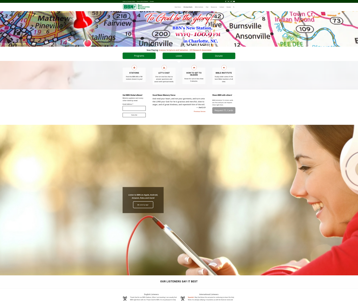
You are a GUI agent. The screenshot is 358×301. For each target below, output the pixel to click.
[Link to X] (228, 1)
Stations (134, 73)
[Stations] (134, 67)
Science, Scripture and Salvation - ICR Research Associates (185, 50)
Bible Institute (224, 73)
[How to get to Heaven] (194, 67)
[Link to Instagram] (231, 1)
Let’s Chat (164, 73)
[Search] (233, 7)
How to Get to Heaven (142, 1)
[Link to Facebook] (225, 1)
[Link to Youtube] (234, 1)
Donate (152, 1)
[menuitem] (129, 1)
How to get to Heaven (194, 74)
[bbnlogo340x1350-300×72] (137, 7)
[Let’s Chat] (164, 67)
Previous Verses (199, 111)
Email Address (128, 104)
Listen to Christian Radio (129, 1)
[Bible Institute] (224, 67)
